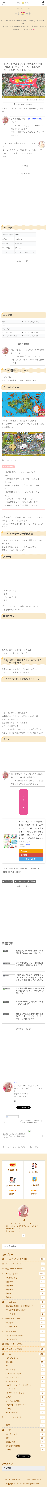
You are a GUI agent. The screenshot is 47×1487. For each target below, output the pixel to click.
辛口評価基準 (23, 344)
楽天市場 (24, 855)
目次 (21, 166)
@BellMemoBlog (34, 119)
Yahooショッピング (28, 859)
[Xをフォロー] (15, 1100)
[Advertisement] (23, 199)
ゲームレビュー (21, 881)
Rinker (28, 844)
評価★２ (32, 881)
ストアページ (23, 802)
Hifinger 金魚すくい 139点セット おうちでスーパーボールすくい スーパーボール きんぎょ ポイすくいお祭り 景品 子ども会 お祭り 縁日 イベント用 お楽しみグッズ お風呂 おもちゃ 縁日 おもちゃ (31, 832)
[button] (43, 1246)
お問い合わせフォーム (35, 1480)
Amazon (24, 851)
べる (15, 1082)
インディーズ (8, 881)
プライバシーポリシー (12, 1480)
